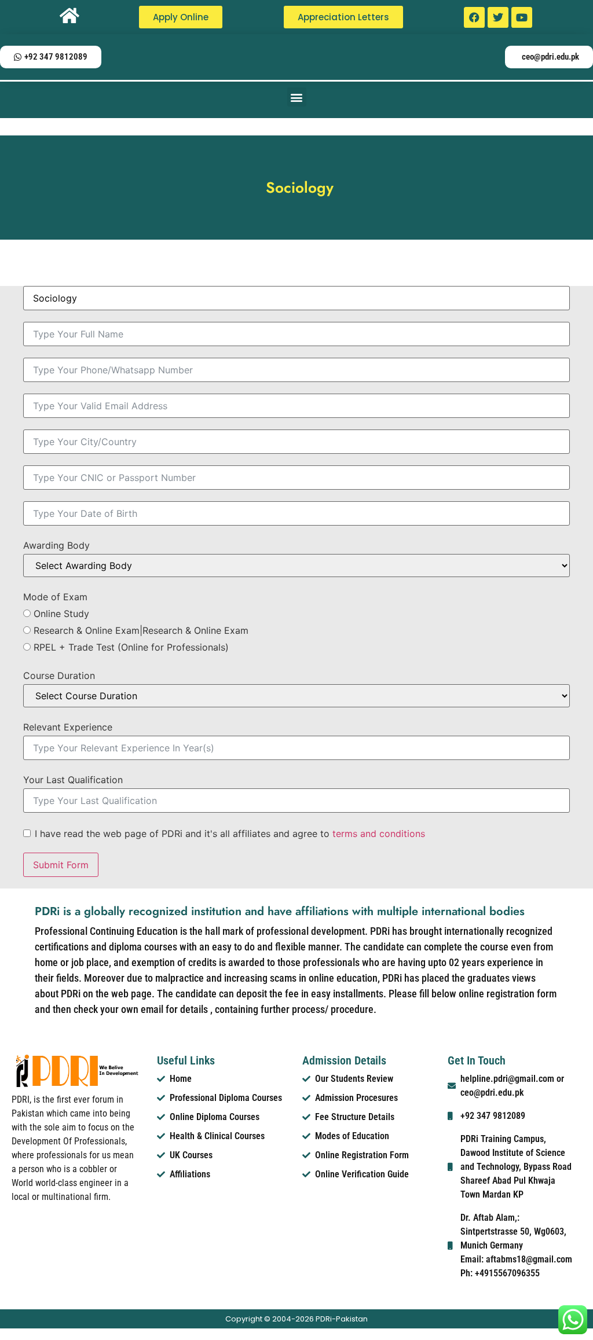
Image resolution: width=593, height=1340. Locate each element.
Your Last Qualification (73, 779)
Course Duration (59, 675)
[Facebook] (474, 17)
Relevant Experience (67, 727)
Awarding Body (56, 545)
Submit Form (61, 865)
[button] (296, 97)
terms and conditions (378, 833)
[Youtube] (521, 17)
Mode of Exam (55, 596)
